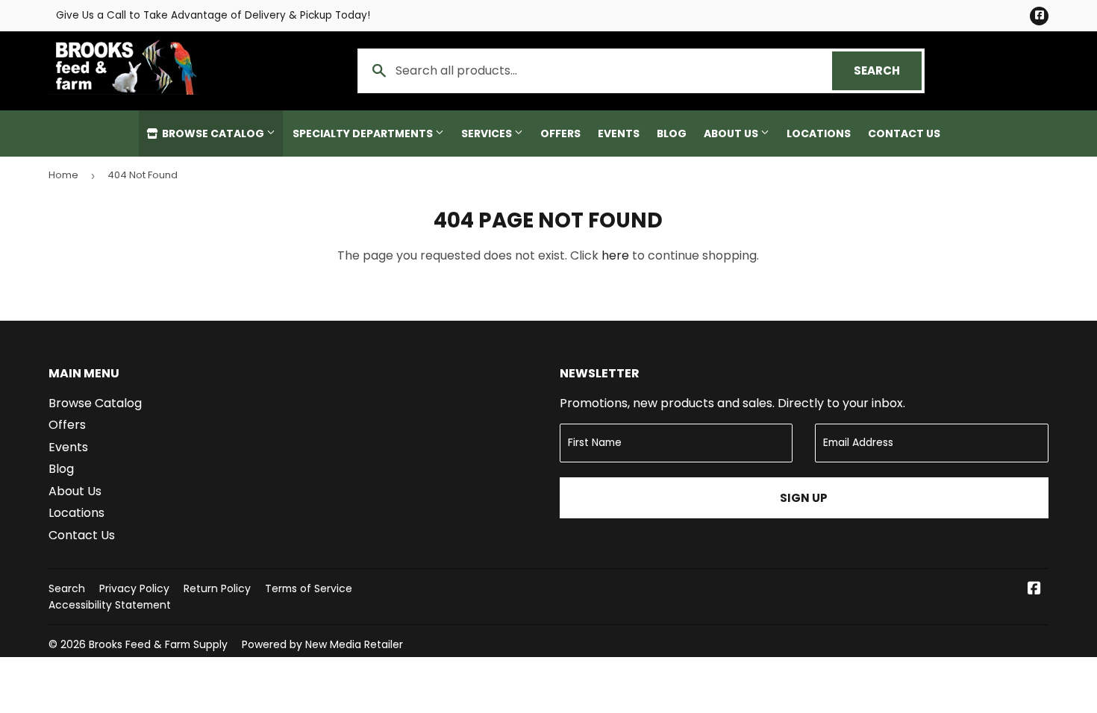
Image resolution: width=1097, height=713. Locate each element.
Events (619, 133)
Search (888, 70)
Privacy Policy (134, 588)
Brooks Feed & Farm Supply (158, 644)
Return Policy (217, 588)
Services (487, 133)
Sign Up (804, 498)
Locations (819, 133)
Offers (560, 133)
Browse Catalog (213, 133)
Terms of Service (308, 588)
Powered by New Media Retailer (322, 644)
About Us (732, 133)
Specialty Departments (364, 133)
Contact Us (904, 133)
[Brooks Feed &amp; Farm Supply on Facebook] (1034, 589)
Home (63, 175)
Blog (672, 133)
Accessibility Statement (110, 604)
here (615, 255)
